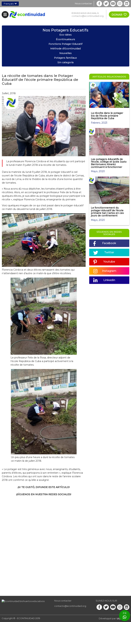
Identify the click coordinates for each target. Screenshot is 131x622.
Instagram (109, 270)
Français (8, 3)
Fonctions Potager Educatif (65, 43)
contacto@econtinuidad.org (88, 16)
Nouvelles (65, 53)
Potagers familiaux (65, 57)
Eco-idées (65, 34)
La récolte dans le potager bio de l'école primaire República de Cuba (107, 115)
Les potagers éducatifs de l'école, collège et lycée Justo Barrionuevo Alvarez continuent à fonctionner (109, 163)
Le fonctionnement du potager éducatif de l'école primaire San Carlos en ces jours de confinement (107, 211)
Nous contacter (83, 3)
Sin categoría (65, 62)
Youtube (109, 261)
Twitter (109, 252)
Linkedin (109, 280)
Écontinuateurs (65, 39)
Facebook (109, 243)
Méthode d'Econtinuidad (65, 48)
